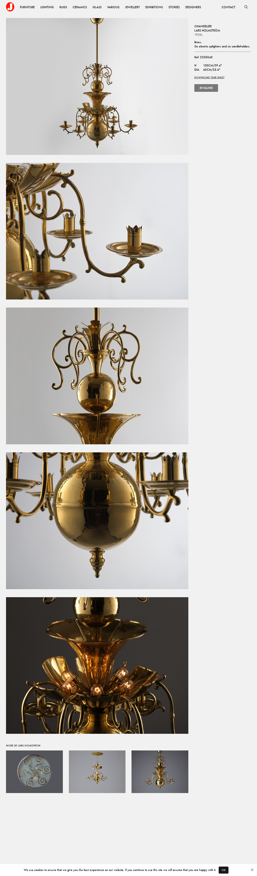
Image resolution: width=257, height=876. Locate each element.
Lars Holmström (207, 30)
